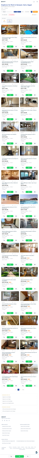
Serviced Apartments (22, 449)
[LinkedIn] (7, 420)
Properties (6, 8)
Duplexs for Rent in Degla (24, 430)
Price (22, 11)
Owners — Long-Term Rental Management (16, 448)
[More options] (17, 36)
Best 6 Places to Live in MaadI (6, 443)
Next (23, 389)
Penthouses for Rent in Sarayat (6, 430)
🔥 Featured (34, 14)
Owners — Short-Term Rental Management (29, 448)
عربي (34, 1)
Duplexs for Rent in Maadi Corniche (26, 428)
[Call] (4, 47)
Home (2, 8)
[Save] (13, 36)
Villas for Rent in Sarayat (5, 435)
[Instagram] (4, 420)
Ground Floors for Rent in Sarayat (7, 428)
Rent (15, 11)
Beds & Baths (27, 11)
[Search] (28, 456)
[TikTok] (9, 420)
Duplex (19, 11)
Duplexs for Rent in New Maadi (25, 426)
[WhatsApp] (10, 47)
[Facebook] (2, 420)
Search (35, 11)
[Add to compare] (15, 36)
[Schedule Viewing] (16, 47)
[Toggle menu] (37, 2)
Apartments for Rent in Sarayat (6, 426)
